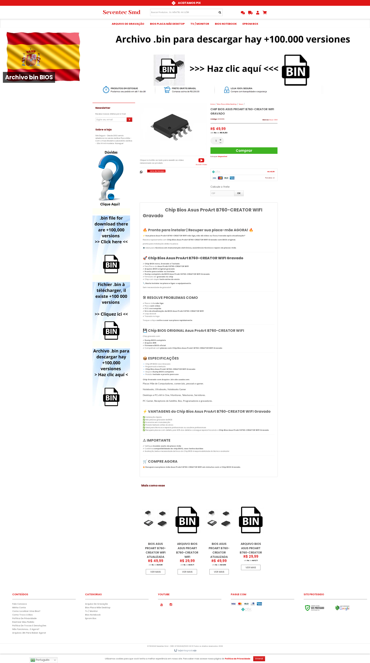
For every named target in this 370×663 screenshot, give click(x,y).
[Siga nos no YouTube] (161, 604)
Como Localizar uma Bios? (26, 611)
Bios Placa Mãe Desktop (227, 104)
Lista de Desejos (157, 171)
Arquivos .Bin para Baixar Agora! (29, 632)
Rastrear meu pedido (23, 622)
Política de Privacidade (24, 618)
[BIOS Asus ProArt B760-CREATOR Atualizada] (219, 537)
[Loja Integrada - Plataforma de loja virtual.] (185, 650)
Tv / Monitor (91, 611)
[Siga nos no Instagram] (171, 604)
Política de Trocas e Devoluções (29, 625)
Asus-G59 (273, 120)
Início (212, 104)
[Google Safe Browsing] (348, 608)
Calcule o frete (220, 186)
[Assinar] (129, 119)
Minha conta (19, 607)
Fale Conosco (19, 603)
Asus (241, 104)
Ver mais (155, 571)
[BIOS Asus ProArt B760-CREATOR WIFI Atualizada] (155, 537)
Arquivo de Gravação (96, 603)
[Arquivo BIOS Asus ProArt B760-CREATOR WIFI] (187, 537)
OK (239, 193)
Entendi (259, 658)
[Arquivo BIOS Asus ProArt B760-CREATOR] (251, 535)
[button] (201, 161)
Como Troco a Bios (22, 614)
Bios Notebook (93, 614)
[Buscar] (220, 12)
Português (42, 660)
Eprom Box (90, 618)
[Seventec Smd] (122, 12)
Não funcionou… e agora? (25, 629)
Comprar (244, 150)
